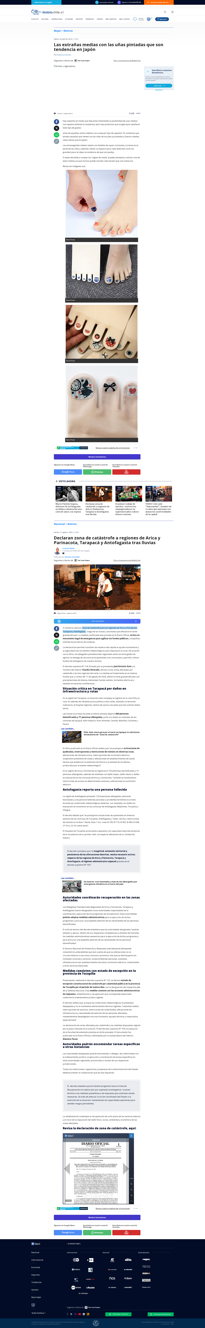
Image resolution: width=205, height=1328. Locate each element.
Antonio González (72, 557)
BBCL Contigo (124, 19)
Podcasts (35, 19)
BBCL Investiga (111, 19)
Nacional (45, 19)
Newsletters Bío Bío (107, 2)
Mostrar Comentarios (97, 457)
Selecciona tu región (43, 2)
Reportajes (36, 1297)
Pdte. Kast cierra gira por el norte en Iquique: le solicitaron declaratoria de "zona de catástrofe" (112, 733)
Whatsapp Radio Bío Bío (162, 1314)
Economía (69, 19)
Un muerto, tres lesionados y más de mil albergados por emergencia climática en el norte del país (110, 882)
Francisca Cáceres (64, 55)
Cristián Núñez (68, 548)
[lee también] (72, 737)
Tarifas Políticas (37, 1313)
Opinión (100, 19)
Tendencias (90, 19)
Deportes (79, 19)
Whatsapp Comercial (120, 1314)
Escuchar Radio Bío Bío (160, 2)
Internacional (57, 19)
